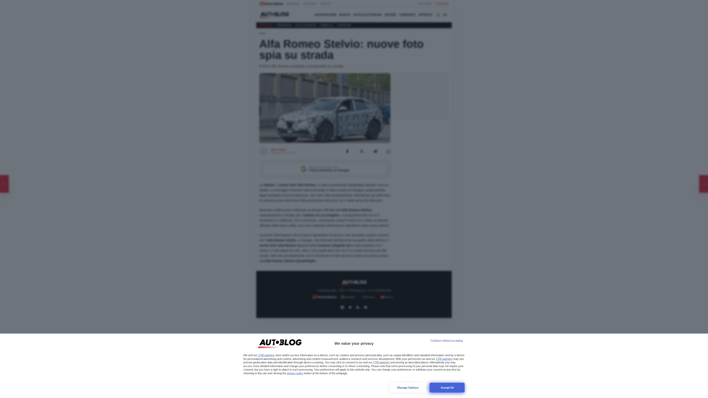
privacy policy (295, 373)
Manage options (408, 387)
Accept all (447, 387)
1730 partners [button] (266, 355)
